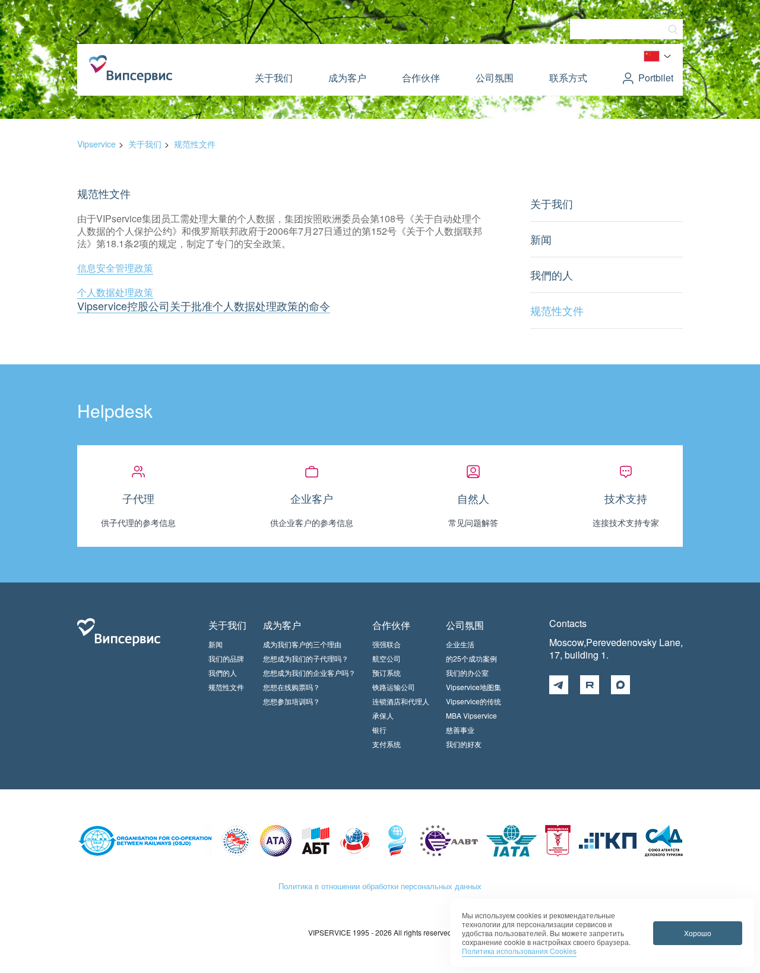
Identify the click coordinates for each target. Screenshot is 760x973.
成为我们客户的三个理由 (302, 644)
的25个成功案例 (471, 658)
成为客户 (347, 77)
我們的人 (551, 274)
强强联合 (386, 644)
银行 (379, 730)
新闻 (541, 239)
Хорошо (697, 933)
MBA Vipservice (471, 715)
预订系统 (386, 672)
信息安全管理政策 (115, 268)
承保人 (383, 715)
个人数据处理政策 (115, 292)
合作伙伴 (421, 77)
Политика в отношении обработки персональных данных (380, 886)
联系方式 (568, 77)
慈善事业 (460, 730)
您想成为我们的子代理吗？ (306, 658)
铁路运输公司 (393, 687)
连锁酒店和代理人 (400, 701)
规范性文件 (195, 144)
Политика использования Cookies (519, 951)
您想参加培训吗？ (291, 701)
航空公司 (386, 658)
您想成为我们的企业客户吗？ (309, 672)
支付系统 (386, 744)
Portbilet (655, 77)
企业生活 (460, 644)
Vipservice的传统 (473, 701)
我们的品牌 (226, 658)
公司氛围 (495, 77)
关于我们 (274, 77)
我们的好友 (464, 744)
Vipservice (96, 144)
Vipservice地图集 (473, 687)
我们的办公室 (467, 672)
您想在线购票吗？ (291, 687)
